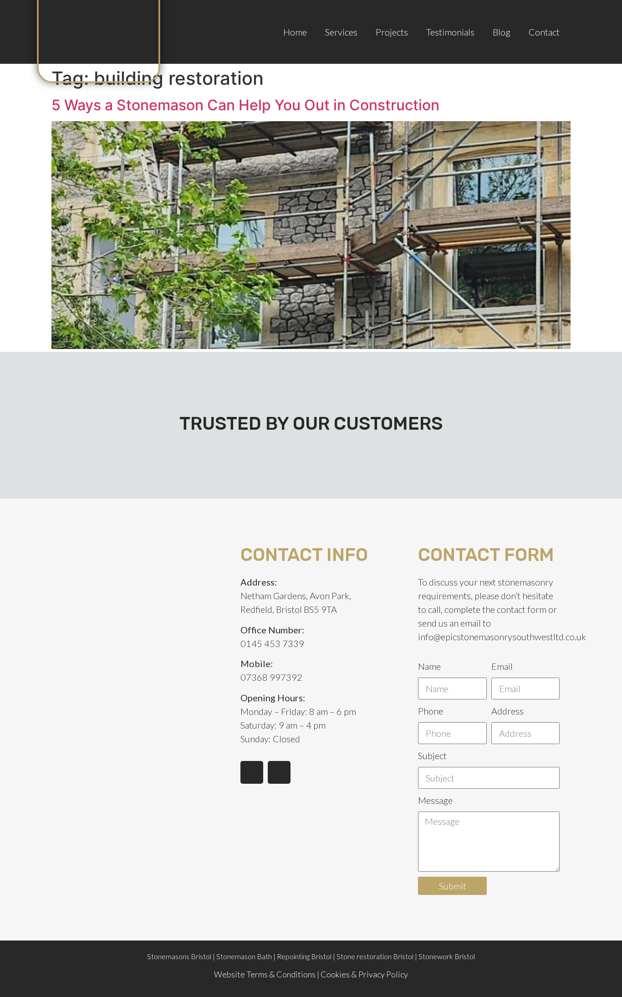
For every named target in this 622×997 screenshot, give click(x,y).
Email (502, 666)
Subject (432, 755)
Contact (544, 31)
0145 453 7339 (272, 643)
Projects (392, 31)
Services (341, 31)
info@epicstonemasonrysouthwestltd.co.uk (502, 636)
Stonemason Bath (244, 956)
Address (507, 710)
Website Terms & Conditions (265, 974)
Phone (430, 710)
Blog (501, 31)
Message (435, 800)
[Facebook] (251, 772)
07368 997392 (271, 677)
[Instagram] (279, 772)
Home (295, 31)
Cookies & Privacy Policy (364, 974)
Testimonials (450, 31)
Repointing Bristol (304, 956)
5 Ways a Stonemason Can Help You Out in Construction (245, 105)
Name (429, 666)
